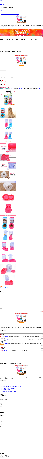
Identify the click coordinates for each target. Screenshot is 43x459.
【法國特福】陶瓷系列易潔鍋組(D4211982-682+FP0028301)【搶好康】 (8, 391)
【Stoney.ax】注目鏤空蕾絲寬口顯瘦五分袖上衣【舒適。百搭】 (7, 390)
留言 (4, 399)
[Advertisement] (21, 45)
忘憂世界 (2, 4)
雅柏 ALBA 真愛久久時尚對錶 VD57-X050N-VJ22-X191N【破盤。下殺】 (8, 388)
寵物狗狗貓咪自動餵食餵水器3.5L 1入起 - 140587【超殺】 (10, 14)
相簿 (1, 10)
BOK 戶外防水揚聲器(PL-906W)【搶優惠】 (5, 389)
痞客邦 (3, 399)
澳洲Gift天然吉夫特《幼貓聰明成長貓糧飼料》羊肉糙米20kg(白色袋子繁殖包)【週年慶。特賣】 (11, 386)
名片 (1, 11)
